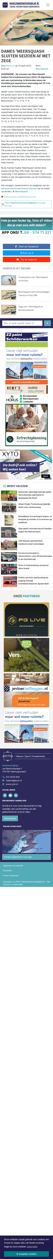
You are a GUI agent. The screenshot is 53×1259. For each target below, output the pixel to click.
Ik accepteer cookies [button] (26, 1254)
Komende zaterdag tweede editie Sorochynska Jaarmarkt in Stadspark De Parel (34, 495)
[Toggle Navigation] (48, 5)
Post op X (28, 253)
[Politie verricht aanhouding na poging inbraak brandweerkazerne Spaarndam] (9, 581)
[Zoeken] (47, 323)
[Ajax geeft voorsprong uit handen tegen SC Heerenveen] (9, 532)
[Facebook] (5, 795)
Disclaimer (7, 871)
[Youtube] (10, 795)
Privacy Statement (11, 875)
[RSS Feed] (16, 795)
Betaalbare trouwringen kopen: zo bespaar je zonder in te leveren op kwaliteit (35, 519)
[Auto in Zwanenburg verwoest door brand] (9, 569)
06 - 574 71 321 (37, 232)
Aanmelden (10, 818)
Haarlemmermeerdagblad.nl (24, 3)
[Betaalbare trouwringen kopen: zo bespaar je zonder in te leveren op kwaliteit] (9, 520)
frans (33, 197)
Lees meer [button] (32, 1246)
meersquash (10, 197)
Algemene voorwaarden (13, 866)
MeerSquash (42, 69)
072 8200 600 (13, 777)
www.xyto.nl (12, 784)
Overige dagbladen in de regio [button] (18, 857)
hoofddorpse (23, 197)
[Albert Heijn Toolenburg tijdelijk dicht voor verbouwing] (9, 508)
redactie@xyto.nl (14, 780)
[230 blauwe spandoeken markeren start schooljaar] (9, 544)
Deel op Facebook (28, 246)
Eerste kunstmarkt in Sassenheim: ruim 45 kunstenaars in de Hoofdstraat (35, 556)
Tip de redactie (28, 259)
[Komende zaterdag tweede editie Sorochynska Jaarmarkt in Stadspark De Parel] (9, 495)
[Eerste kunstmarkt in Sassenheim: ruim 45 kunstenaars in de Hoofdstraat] (9, 557)
